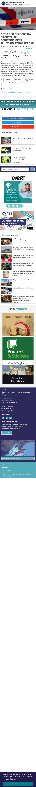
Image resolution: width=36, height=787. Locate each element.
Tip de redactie (19, 127)
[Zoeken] (32, 169)
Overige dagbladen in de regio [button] (11, 458)
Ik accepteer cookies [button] (18, 783)
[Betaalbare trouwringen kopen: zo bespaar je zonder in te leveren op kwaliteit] (6, 274)
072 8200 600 (8, 406)
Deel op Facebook (19, 118)
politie (4, 88)
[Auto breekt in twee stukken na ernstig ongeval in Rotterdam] (6, 258)
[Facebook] (3, 418)
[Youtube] (7, 418)
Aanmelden (6, 433)
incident (9, 88)
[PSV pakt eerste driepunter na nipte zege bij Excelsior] (6, 282)
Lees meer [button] (17, 779)
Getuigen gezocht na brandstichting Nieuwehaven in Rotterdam (22, 160)
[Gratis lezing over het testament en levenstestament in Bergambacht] (6, 241)
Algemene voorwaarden (8, 464)
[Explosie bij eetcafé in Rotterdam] (6, 290)
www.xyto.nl (8, 411)
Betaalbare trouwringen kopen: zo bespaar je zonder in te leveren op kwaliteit (23, 273)
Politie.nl (29, 48)
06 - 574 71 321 (25, 109)
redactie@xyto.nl (9, 408)
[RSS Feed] (10, 418)
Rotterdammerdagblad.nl (15, 2)
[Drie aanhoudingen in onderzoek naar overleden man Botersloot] (6, 266)
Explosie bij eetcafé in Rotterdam (23, 288)
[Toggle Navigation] (32, 3)
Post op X (19, 123)
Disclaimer (5, 467)
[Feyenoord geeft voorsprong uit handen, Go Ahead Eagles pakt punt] (6, 249)
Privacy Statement (7, 470)
